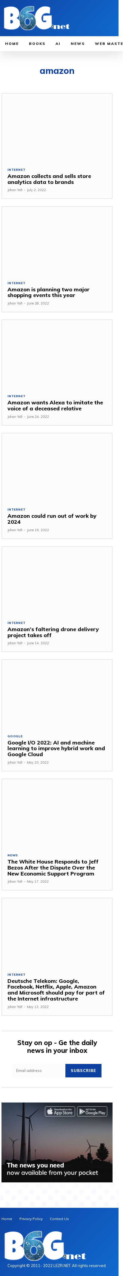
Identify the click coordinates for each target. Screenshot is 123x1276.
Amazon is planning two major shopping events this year (48, 292)
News (12, 855)
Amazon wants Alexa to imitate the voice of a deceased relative (55, 405)
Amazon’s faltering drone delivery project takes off (53, 632)
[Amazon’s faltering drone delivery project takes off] (57, 581)
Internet (16, 169)
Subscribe (83, 1070)
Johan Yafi (14, 190)
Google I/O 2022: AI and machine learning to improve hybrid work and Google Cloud (56, 748)
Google (15, 736)
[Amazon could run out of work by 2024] (57, 467)
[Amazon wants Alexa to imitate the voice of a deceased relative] (57, 354)
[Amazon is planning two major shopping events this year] (57, 241)
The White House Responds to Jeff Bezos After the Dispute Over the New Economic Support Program (53, 867)
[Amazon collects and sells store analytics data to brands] (57, 128)
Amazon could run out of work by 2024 (51, 518)
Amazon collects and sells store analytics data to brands (49, 179)
